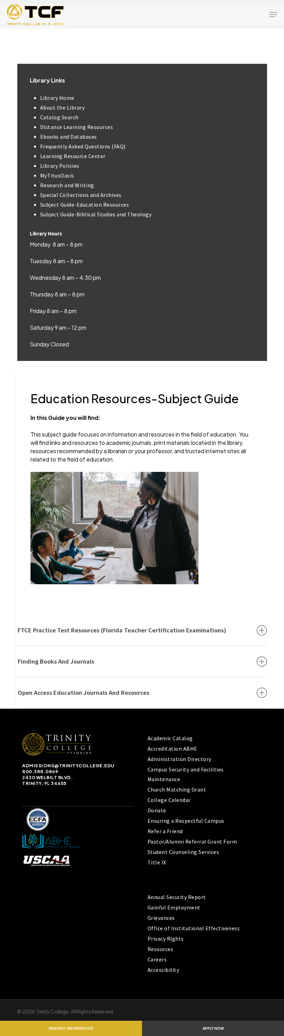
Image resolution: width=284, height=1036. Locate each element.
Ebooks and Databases (68, 136)
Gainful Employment (174, 907)
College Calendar (169, 799)
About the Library (62, 107)
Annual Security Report (177, 896)
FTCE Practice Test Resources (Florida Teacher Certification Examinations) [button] (122, 630)
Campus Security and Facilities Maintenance (186, 774)
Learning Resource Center (73, 156)
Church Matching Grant (177, 789)
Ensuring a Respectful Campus (186, 820)
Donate (157, 810)
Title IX (157, 862)
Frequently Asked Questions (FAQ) (83, 146)
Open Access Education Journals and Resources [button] (83, 693)
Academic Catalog (170, 738)
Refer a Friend (165, 831)
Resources (161, 949)
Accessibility (163, 969)
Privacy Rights (166, 938)
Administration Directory (179, 759)
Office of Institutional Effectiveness (194, 928)
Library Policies (59, 165)
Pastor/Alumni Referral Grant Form (192, 841)
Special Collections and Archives (81, 194)
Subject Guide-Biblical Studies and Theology (96, 214)
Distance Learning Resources (76, 126)
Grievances (161, 917)
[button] (273, 14)
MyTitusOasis (57, 175)
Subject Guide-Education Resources (84, 204)
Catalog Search (59, 117)
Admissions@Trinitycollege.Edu (68, 765)
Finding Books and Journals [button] (56, 661)
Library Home (57, 97)
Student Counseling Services (183, 851)
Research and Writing (67, 185)
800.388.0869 (40, 771)
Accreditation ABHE (172, 748)
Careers (157, 959)
